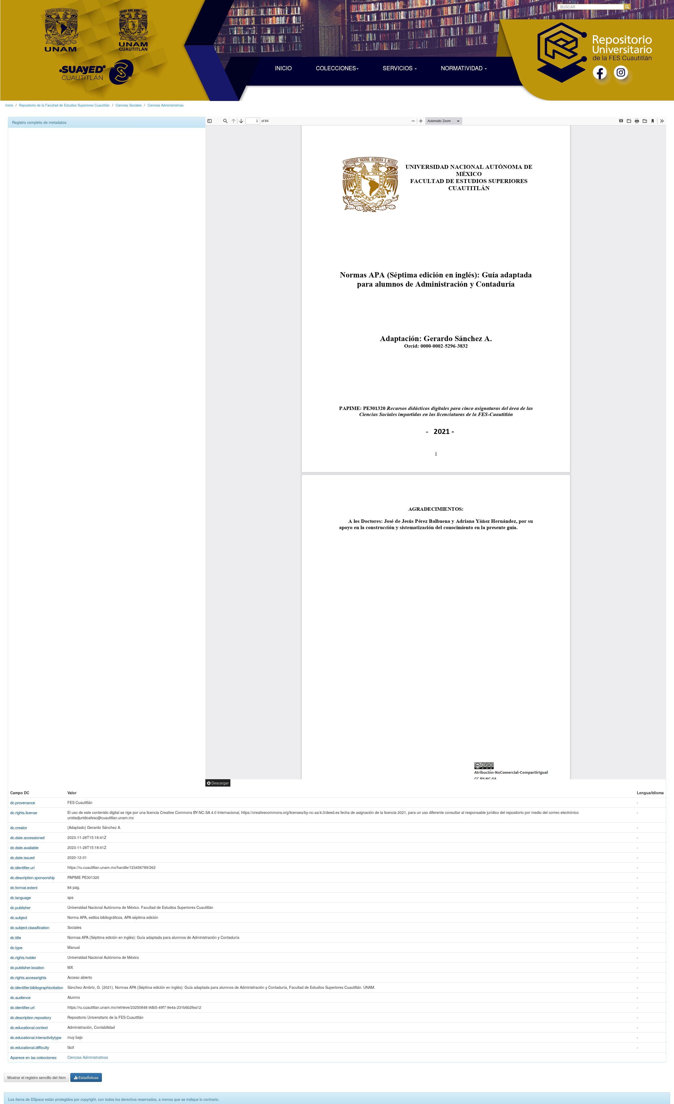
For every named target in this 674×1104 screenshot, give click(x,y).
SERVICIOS (398, 68)
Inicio (9, 105)
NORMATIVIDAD (462, 68)
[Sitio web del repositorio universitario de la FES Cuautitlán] (561, 41)
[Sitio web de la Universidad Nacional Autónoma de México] (61, 29)
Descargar (220, 783)
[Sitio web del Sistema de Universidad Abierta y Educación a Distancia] (96, 80)
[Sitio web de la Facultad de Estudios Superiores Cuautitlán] (133, 29)
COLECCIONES (336, 68)
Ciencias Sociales (129, 105)
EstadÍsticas (87, 1077)
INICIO (283, 68)
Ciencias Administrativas (165, 105)
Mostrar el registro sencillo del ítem (36, 1077)
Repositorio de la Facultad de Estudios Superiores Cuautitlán (64, 105)
